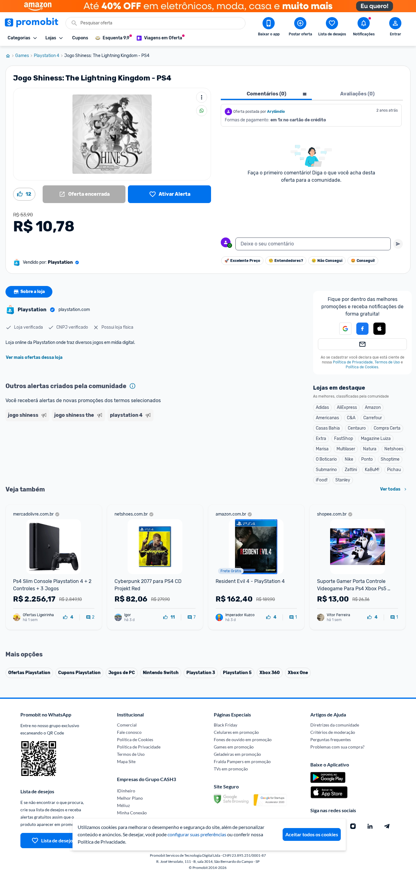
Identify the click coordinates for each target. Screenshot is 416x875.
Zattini (351, 469)
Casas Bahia (328, 428)
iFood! (321, 480)
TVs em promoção (231, 768)
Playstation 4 (46, 55)
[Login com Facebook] (362, 329)
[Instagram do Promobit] (352, 826)
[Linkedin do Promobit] (370, 826)
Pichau (394, 469)
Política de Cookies (362, 367)
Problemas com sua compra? (337, 746)
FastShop (343, 438)
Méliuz (123, 805)
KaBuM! (372, 469)
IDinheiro (126, 790)
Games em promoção (234, 746)
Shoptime (390, 459)
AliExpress (347, 407)
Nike (349, 459)
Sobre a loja (32, 291)
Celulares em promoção (236, 732)
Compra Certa (387, 428)
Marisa (322, 449)
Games (22, 55)
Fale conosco (129, 732)
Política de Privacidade (353, 362)
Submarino (326, 469)
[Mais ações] (201, 97)
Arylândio (276, 111)
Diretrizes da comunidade (334, 724)
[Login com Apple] (379, 329)
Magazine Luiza (376, 438)
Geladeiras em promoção (237, 754)
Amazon (373, 407)
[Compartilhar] (201, 110)
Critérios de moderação (332, 732)
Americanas (327, 417)
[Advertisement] (122, 447)
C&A (351, 417)
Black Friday (225, 724)
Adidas (322, 407)
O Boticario (326, 459)
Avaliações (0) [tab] (357, 94)
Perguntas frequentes (330, 739)
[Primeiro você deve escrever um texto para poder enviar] (398, 244)
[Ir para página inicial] (10, 55)
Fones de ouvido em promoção (243, 739)
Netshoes (393, 449)
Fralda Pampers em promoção (242, 761)
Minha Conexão (132, 812)
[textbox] (313, 244)
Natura (369, 449)
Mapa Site (126, 761)
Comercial (127, 724)
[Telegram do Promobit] (387, 826)
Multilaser (346, 449)
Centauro (357, 428)
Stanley (342, 480)
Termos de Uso (387, 362)
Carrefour (372, 417)
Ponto (367, 459)
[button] (342, 329)
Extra (321, 438)
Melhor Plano (130, 798)
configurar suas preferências (196, 834)
